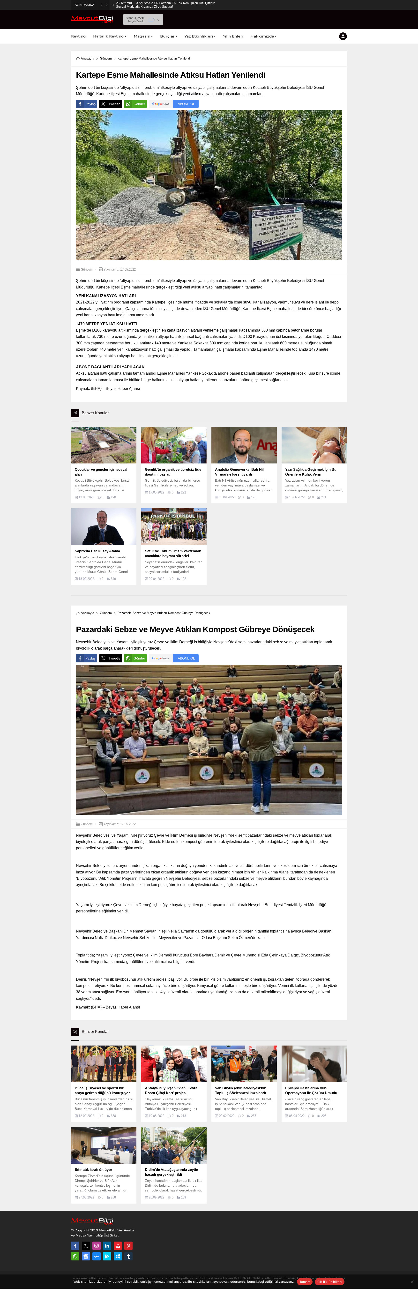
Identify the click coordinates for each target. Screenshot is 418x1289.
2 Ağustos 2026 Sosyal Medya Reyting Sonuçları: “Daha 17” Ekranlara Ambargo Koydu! (165, 4)
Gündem (106, 58)
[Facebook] (75, 1246)
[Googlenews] (86, 1256)
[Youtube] (118, 1246)
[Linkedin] (107, 1246)
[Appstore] (96, 1256)
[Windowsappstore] (118, 1256)
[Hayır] (412, 1281)
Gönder (139, 104)
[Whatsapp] (75, 1256)
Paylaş (90, 104)
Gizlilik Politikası (329, 1282)
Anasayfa (87, 58)
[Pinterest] (128, 1246)
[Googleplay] (107, 1256)
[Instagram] (96, 1246)
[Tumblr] (128, 1256)
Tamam (304, 1282)
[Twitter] (86, 1246)
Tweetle (114, 104)
